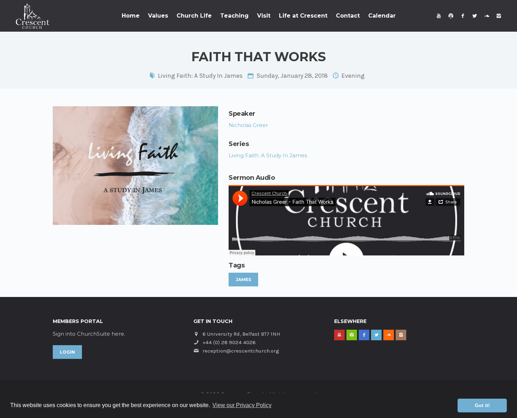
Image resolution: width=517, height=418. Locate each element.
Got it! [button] (482, 405)
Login (67, 352)
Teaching (234, 15)
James (243, 279)
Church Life (194, 15)
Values (158, 15)
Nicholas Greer (248, 125)
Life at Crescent (303, 15)
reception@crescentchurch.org (241, 351)
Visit (263, 15)
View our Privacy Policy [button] (242, 405)
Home (131, 15)
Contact (348, 15)
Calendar (382, 15)
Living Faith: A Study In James (200, 76)
